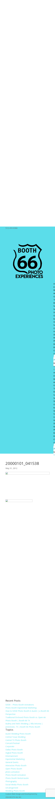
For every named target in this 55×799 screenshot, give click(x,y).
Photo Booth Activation (15, 775)
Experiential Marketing (15, 759)
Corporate (9, 746)
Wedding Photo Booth (15, 791)
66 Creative (42, 794)
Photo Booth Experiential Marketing (20, 707)
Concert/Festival (12, 743)
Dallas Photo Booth (14, 749)
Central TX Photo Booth (15, 740)
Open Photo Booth (13, 768)
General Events (11, 762)
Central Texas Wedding (15, 737)
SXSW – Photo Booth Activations (19, 704)
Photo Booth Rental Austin (17, 778)
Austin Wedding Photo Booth (18, 733)
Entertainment (11, 756)
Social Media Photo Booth (16, 784)
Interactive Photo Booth (15, 765)
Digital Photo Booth (14, 753)
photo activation (12, 772)
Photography (11, 781)
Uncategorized (11, 787)
